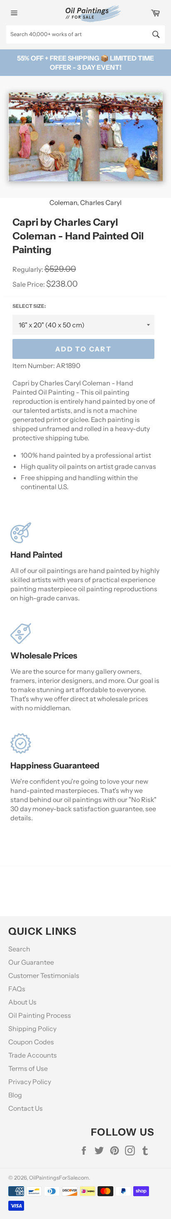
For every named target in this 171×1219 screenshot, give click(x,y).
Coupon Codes (31, 1042)
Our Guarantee (31, 962)
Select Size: (29, 306)
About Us (22, 1002)
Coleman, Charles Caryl (85, 202)
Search (19, 949)
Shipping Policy (32, 1028)
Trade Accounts (32, 1055)
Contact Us (25, 1108)
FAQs (16, 989)
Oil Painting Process (39, 1015)
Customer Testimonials (43, 975)
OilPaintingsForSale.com (59, 1178)
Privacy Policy (29, 1082)
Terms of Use (28, 1068)
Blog (15, 1095)
